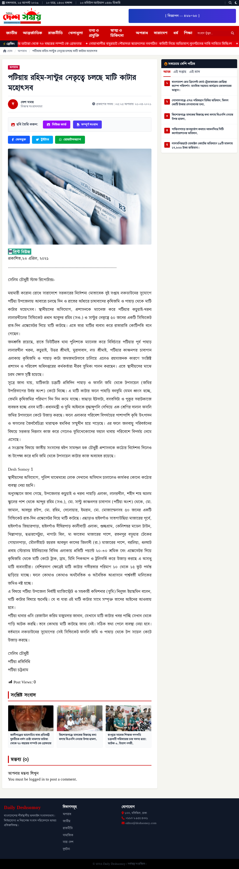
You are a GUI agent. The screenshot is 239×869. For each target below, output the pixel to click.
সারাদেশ (160, 33)
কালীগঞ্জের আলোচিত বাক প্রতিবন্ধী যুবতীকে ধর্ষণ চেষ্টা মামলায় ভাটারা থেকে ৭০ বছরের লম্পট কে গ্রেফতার (30, 739)
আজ (167, 72)
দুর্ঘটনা (66, 849)
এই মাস (194, 72)
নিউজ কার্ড (59, 125)
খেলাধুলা (75, 33)
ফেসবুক (21, 140)
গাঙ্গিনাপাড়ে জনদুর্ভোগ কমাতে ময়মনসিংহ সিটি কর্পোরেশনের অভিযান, (198, 131)
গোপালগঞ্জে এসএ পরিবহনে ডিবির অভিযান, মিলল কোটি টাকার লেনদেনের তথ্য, (200, 103)
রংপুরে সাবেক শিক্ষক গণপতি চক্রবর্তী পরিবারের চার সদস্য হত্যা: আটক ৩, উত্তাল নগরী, (127, 739)
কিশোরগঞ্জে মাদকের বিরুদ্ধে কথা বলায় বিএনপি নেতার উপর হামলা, (78, 737)
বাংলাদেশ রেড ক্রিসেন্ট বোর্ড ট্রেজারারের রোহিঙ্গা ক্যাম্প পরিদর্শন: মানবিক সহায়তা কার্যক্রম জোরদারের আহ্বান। (202, 86)
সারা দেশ (68, 842)
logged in (37, 779)
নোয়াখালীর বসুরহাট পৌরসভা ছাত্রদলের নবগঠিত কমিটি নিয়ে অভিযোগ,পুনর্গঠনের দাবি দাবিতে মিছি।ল (129, 44)
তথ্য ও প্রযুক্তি (94, 33)
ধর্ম (175, 33)
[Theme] (236, 3)
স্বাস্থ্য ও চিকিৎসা (117, 33)
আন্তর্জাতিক (32, 33)
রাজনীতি (55, 33)
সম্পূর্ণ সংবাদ (89, 125)
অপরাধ (142, 33)
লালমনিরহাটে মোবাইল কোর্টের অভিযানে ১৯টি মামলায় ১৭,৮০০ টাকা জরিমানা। (202, 146)
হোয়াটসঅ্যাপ (72, 140)
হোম (9, 51)
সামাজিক (68, 835)
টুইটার (45, 140)
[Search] (230, 3)
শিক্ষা (188, 33)
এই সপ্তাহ (179, 72)
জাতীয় (11, 33)
